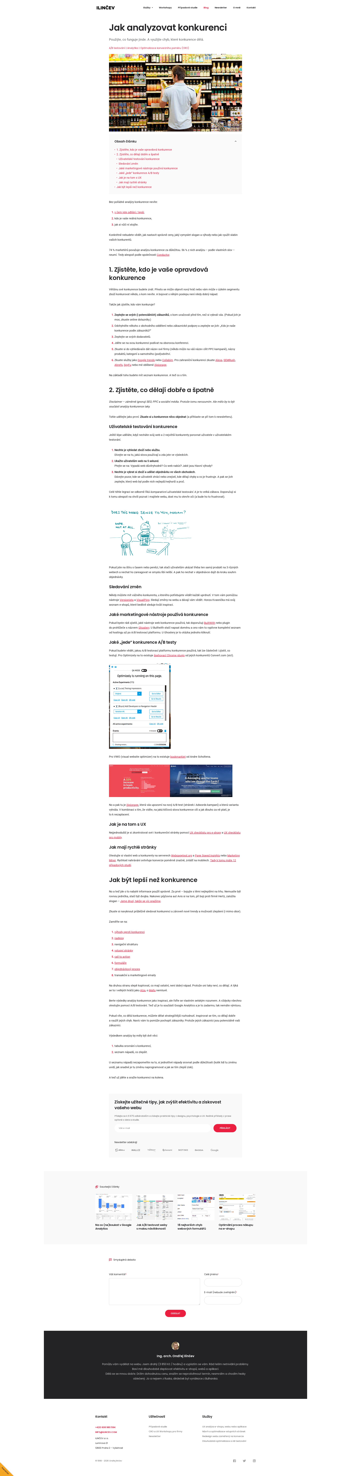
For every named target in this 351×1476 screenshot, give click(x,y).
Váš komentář (118, 1274)
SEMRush (229, 360)
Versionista (127, 600)
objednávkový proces (127, 969)
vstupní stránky (123, 950)
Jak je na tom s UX (130, 177)
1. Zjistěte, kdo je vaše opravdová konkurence (144, 149)
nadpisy (119, 938)
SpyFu (127, 365)
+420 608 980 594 (105, 1427)
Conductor (163, 254)
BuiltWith (209, 622)
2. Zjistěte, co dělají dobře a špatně (138, 154)
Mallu (152, 990)
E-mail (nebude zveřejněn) (220, 1292)
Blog (206, 7)
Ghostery (143, 627)
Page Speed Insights (207, 855)
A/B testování (117, 48)
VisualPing (142, 600)
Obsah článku (125, 141)
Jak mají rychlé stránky (133, 182)
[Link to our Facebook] (234, 1460)
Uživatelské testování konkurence (139, 159)
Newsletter (221, 7)
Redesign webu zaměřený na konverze (223, 1436)
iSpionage (160, 365)
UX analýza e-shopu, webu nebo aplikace (224, 1426)
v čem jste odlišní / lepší (129, 212)
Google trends (146, 360)
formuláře (120, 963)
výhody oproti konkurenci (129, 932)
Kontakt (251, 7)
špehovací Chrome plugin (169, 655)
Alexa (218, 360)
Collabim (167, 360)
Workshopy (165, 7)
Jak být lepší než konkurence (134, 187)
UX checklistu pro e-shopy (205, 832)
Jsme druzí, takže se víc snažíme (140, 901)
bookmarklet (178, 756)
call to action (122, 956)
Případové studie (187, 7)
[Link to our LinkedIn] (254, 1460)
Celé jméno (211, 1274)
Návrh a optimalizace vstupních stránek (223, 1431)
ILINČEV (105, 8)
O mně (236, 7)
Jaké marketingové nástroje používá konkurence (148, 168)
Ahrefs (118, 365)
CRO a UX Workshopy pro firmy (165, 1431)
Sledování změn (128, 163)
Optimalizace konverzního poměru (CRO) (164, 48)
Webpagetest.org (181, 855)
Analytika (132, 48)
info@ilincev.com (106, 1432)
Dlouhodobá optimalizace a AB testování (224, 1441)
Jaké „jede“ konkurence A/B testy (139, 173)
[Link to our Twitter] (244, 1461)
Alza (142, 990)
